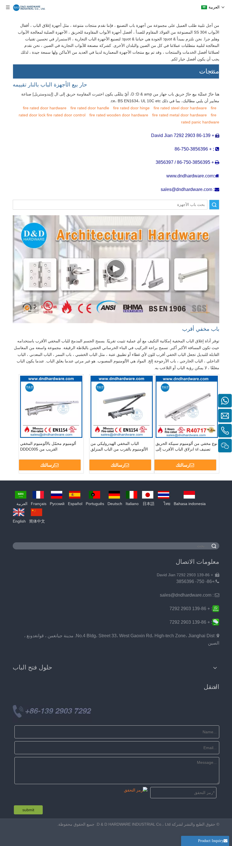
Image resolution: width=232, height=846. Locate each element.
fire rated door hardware (44, 108)
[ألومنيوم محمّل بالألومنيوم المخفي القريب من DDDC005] (51, 406)
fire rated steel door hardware (180, 108)
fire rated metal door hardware (179, 115)
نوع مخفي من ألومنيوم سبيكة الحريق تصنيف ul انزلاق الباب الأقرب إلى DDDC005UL (186, 446)
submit (28, 810)
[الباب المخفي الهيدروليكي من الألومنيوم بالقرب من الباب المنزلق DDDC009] (122, 406)
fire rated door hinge (131, 108)
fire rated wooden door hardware (118, 115)
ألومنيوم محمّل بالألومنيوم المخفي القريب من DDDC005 (48, 446)
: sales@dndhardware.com (189, 595)
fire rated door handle (89, 108)
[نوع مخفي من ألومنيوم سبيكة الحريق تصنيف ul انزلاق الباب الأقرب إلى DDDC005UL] (187, 406)
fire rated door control (66, 115)
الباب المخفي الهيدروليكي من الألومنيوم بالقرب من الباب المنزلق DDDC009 (119, 446)
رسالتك (183, 465)
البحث (214, 204)
